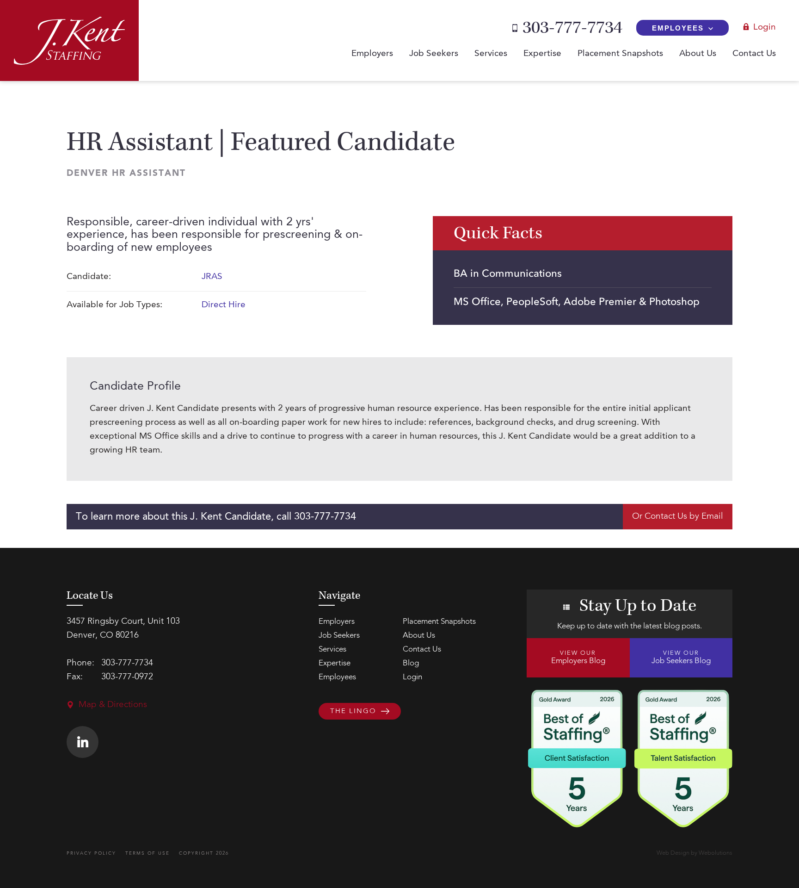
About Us (697, 54)
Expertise (542, 54)
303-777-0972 (127, 677)
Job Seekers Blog (681, 657)
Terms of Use (147, 853)
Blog (411, 663)
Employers (372, 54)
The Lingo (353, 711)
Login (764, 27)
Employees (678, 28)
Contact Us (754, 54)
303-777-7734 (572, 28)
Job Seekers (433, 54)
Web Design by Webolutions (694, 853)
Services (490, 54)
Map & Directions (113, 705)
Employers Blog (578, 657)
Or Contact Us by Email (677, 516)
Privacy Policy (91, 853)
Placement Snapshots (620, 54)
